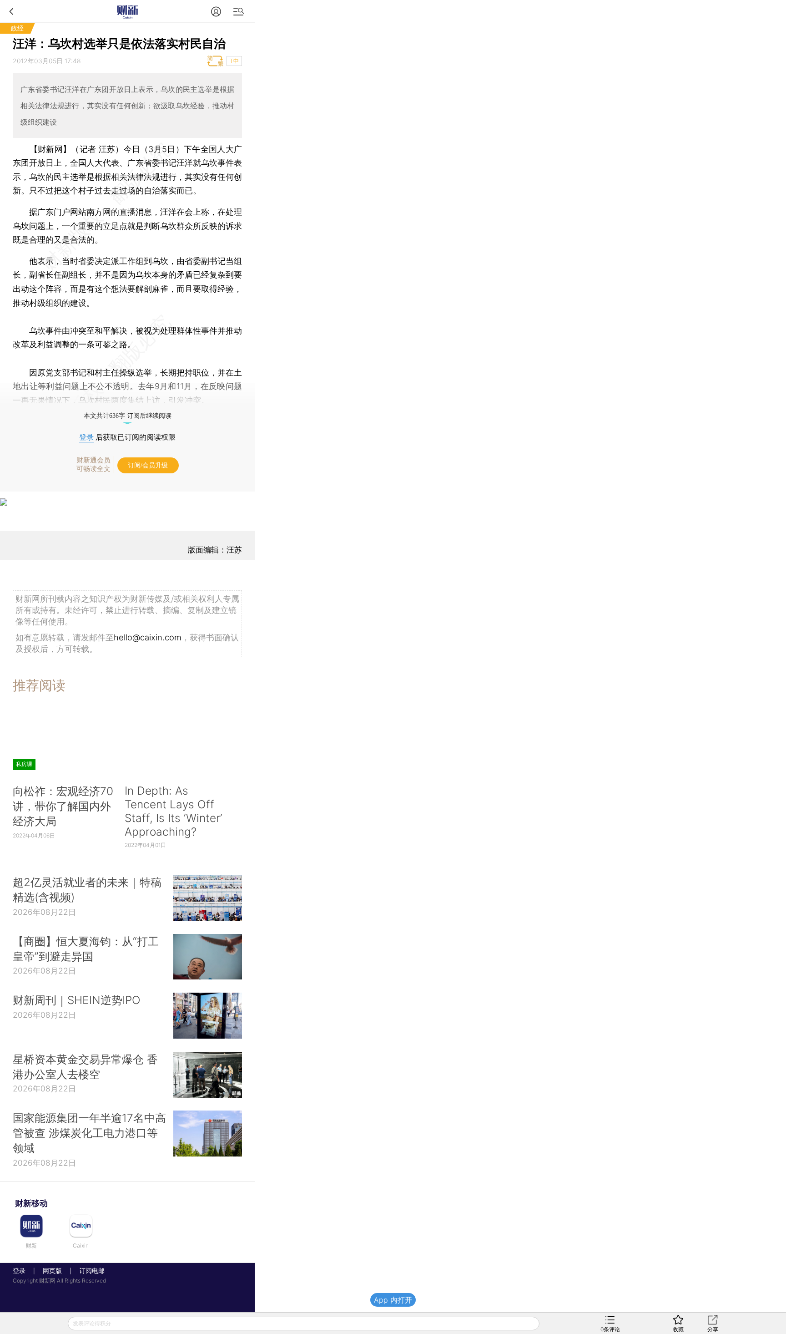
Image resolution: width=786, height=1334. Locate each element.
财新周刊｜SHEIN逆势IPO (77, 1000)
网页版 (52, 1270)
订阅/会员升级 (148, 465)
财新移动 (31, 1203)
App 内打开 (393, 1299)
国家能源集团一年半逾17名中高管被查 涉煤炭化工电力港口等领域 (89, 1133)
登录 (86, 437)
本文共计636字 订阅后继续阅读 (127, 415)
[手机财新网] (127, 11)
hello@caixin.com (147, 637)
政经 (17, 28)
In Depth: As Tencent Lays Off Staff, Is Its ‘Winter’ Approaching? (173, 811)
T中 (234, 60)
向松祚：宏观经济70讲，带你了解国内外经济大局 (63, 806)
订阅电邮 (89, 1270)
